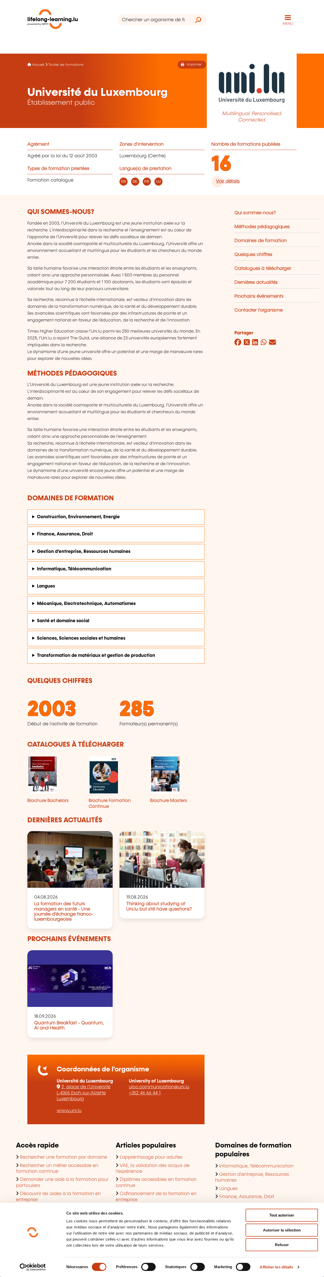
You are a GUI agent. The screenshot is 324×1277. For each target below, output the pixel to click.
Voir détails (228, 181)
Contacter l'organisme (258, 310)
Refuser (282, 1245)
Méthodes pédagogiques (262, 227)
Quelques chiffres (253, 254)
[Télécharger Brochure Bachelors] (54, 774)
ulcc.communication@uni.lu (159, 1087)
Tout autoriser (281, 1215)
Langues (46, 586)
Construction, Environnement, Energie (78, 517)
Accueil (38, 65)
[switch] (148, 1267)
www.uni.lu (69, 1111)
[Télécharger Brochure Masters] (177, 774)
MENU (288, 24)
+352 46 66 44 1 (144, 1093)
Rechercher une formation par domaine (63, 1157)
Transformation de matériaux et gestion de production (96, 655)
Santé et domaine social (63, 621)
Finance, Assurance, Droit (65, 534)
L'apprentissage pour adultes (151, 1157)
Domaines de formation (260, 241)
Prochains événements (259, 296)
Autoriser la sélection (282, 1230)
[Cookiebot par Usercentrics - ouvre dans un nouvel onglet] (33, 1267)
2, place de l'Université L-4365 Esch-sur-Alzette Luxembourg (83, 1093)
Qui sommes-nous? (255, 213)
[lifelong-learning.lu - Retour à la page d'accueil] (52, 20)
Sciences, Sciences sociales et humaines (81, 638)
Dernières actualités (256, 282)
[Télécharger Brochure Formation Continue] (116, 774)
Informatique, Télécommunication (74, 569)
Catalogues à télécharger (262, 268)
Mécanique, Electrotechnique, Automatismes (86, 603)
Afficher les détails (276, 1267)
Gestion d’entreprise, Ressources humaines (83, 551)
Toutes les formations (66, 65)
